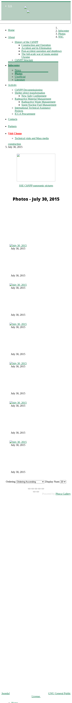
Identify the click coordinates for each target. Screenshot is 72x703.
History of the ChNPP (26, 42)
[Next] (37, 491)
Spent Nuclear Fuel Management (38, 104)
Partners (12, 126)
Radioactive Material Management (33, 98)
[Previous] (34, 491)
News (18, 70)
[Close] (29, 488)
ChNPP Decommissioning (29, 89)
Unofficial (20, 76)
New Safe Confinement (33, 95)
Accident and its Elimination (36, 48)
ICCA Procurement (25, 113)
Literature (20, 79)
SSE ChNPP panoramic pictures (36, 185)
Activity (12, 85)
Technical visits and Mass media (32, 138)
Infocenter (14, 65)
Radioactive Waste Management (38, 101)
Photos (18, 73)
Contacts (12, 119)
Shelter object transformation (30, 92)
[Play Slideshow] (42, 488)
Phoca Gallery (63, 493)
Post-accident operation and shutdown (41, 51)
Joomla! (6, 693)
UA (10, 5)
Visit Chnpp (15, 133)
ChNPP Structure (24, 60)
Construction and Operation (36, 45)
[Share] (32, 488)
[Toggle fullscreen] (36, 488)
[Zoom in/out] (39, 488)
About (11, 37)
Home (11, 30)
